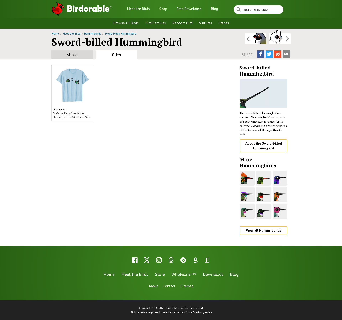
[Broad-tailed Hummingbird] (247, 211)
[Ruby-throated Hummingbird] (263, 195)
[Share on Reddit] (277, 54)
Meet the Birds (138, 8)
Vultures (205, 23)
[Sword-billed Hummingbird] (263, 93)
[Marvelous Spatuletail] (247, 195)
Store (160, 274)
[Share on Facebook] (260, 54)
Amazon (63, 109)
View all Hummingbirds (263, 230)
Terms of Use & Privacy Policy (194, 312)
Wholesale (184, 274)
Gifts (116, 54)
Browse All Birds (126, 23)
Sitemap (186, 286)
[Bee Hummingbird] (280, 211)
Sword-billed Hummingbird (120, 33)
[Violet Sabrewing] (280, 178)
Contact (169, 286)
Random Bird (182, 23)
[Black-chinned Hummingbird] (263, 211)
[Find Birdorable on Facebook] (135, 260)
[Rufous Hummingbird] (280, 195)
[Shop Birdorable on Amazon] (195, 260)
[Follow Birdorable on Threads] (171, 260)
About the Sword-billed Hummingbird (263, 145)
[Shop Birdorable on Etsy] (207, 260)
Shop (163, 8)
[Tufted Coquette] (247, 178)
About (72, 54)
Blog (214, 8)
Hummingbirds (93, 33)
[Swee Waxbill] (255, 38)
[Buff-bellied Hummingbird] (263, 178)
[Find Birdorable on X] (147, 260)
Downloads (189, 8)
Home (55, 33)
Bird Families (155, 23)
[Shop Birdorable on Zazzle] (183, 260)
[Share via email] (286, 54)
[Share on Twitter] (269, 54)
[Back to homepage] (89, 8)
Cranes (224, 23)
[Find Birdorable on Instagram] (159, 260)
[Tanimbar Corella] (280, 38)
